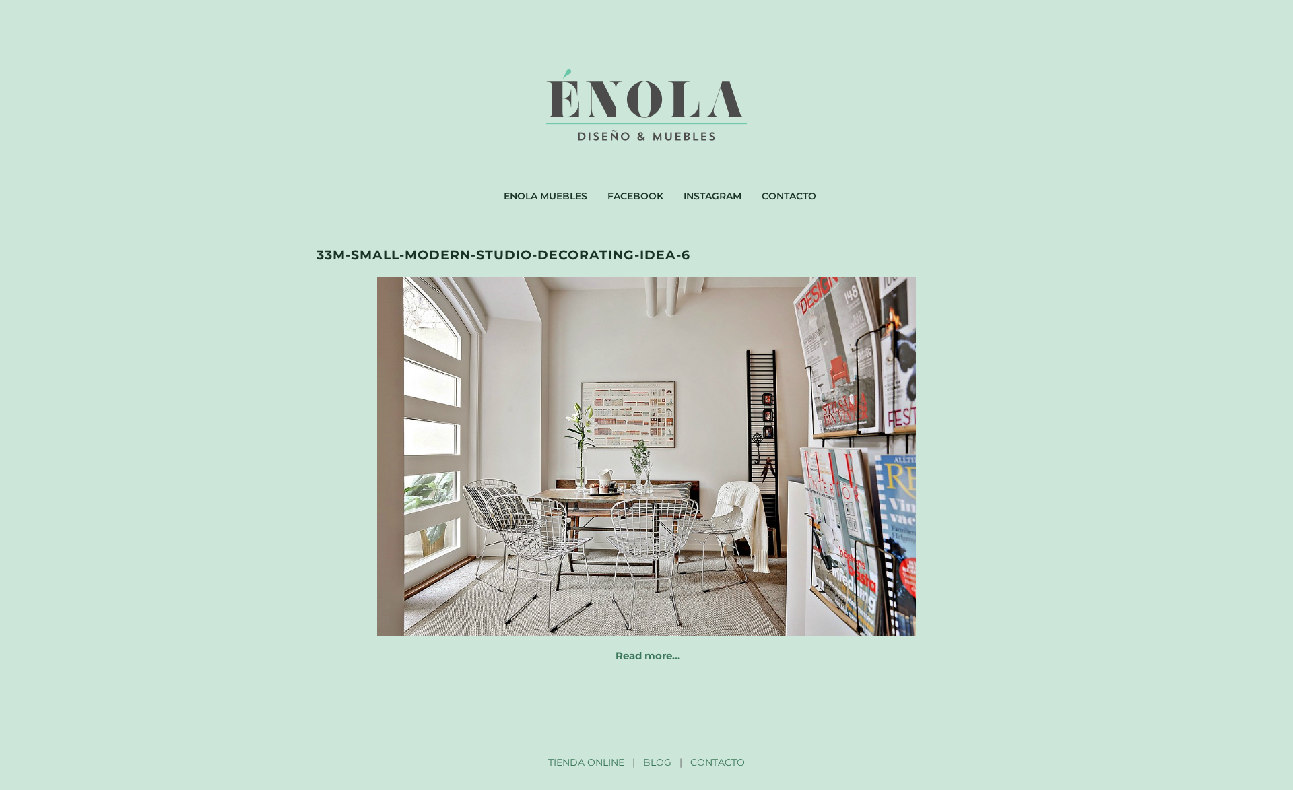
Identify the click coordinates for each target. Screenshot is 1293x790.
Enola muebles (545, 196)
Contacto (789, 196)
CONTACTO (717, 762)
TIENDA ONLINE (586, 762)
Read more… (648, 655)
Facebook (635, 196)
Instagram (712, 196)
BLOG (657, 762)
